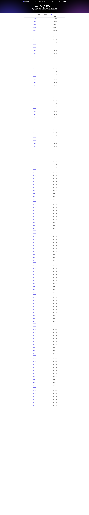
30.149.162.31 (34, 65)
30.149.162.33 (34, 68)
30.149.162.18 (34, 45)
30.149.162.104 (34, 176)
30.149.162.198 (34, 320)
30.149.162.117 (34, 196)
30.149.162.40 (34, 79)
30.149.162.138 (34, 228)
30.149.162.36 (34, 73)
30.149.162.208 (34, 335)
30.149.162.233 (34, 373)
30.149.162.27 (34, 59)
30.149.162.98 (34, 167)
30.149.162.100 (34, 170)
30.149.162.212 (34, 341)
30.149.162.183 (34, 297)
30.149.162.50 (34, 94)
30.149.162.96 (34, 164)
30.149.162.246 (34, 393)
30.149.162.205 (34, 330)
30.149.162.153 (34, 251)
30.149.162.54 (34, 100)
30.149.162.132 (34, 219)
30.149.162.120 (34, 201)
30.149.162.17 (34, 44)
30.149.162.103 (34, 175)
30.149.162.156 (34, 256)
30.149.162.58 (34, 106)
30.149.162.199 (34, 321)
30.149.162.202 (34, 326)
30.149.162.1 (34, 19)
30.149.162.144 (34, 237)
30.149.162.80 (34, 140)
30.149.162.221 (34, 355)
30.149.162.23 (34, 53)
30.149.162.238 (34, 381)
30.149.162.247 (34, 394)
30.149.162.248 (34, 396)
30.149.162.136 (34, 225)
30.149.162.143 (34, 236)
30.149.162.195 (34, 315)
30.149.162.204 (34, 329)
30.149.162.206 (34, 332)
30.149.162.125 (34, 208)
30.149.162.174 (34, 283)
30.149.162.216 (34, 347)
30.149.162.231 (34, 370)
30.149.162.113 (34, 190)
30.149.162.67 (34, 120)
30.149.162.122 (34, 204)
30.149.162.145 (34, 239)
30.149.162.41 (34, 80)
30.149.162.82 (34, 143)
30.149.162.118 (34, 198)
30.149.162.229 (34, 367)
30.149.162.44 (34, 85)
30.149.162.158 (34, 259)
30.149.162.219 (34, 352)
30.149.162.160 (34, 262)
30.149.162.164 (34, 268)
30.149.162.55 (34, 102)
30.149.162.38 (34, 76)
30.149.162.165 (34, 269)
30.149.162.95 (34, 163)
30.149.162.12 (34, 36)
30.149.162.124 (34, 207)
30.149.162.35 (34, 71)
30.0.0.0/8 (42, 14)
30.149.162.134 (34, 222)
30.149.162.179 (34, 291)
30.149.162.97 (34, 166)
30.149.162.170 (34, 277)
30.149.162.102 (34, 173)
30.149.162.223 (34, 358)
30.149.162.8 (34, 30)
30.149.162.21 (34, 50)
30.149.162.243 (34, 388)
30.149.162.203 (34, 327)
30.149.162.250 (34, 399)
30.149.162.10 (34, 33)
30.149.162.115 (34, 193)
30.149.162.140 (34, 231)
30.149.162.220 (34, 353)
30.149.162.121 (34, 202)
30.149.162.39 (34, 77)
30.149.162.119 (34, 199)
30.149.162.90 (34, 155)
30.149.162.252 (34, 402)
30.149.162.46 (34, 88)
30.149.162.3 (34, 22)
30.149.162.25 (34, 56)
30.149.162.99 (34, 169)
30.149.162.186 (34, 301)
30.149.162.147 (34, 242)
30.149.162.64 (34, 115)
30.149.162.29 (34, 62)
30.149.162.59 (34, 108)
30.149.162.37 (34, 74)
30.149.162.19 (34, 47)
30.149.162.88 (34, 152)
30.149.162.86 (34, 149)
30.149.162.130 (34, 216)
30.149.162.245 (34, 391)
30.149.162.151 (34, 248)
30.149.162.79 (34, 138)
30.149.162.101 (34, 172)
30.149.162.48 (34, 91)
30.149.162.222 (34, 356)
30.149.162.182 (34, 295)
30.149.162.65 (34, 117)
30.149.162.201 (34, 324)
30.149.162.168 (34, 274)
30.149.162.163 (34, 266)
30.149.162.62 (34, 112)
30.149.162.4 (34, 24)
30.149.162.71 (34, 126)
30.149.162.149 (34, 245)
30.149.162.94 (34, 161)
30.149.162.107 (34, 181)
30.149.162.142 (34, 234)
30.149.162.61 (34, 111)
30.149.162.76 (34, 134)
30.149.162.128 (34, 213)
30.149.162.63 (34, 114)
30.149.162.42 (34, 82)
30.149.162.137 (34, 227)
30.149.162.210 (34, 338)
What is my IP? (41, 1)
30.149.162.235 (34, 376)
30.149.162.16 (34, 42)
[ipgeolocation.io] (26, 1)
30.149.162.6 (34, 27)
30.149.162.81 (34, 141)
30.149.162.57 (34, 105)
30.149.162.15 (34, 41)
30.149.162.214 (34, 344)
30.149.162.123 (34, 205)
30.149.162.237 (34, 379)
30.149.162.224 (34, 359)
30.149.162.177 (34, 288)
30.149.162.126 (34, 210)
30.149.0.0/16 (45, 14)
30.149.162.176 (34, 286)
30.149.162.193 (34, 312)
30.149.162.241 (34, 385)
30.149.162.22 (34, 51)
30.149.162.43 (34, 83)
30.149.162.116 (34, 195)
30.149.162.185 (34, 300)
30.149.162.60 (34, 109)
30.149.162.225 (34, 361)
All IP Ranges (38, 14)
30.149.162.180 (34, 292)
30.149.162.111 (34, 187)
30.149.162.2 (34, 21)
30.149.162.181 (34, 294)
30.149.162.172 (34, 280)
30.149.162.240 (34, 384)
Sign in (64, 1)
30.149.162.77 (34, 135)
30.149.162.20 (34, 48)
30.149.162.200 (34, 323)
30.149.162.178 (34, 289)
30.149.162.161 (34, 263)
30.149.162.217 (34, 349)
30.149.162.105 (34, 178)
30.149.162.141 (34, 233)
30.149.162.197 (34, 318)
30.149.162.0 (34, 18)
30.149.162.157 (34, 257)
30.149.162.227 (34, 364)
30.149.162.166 (34, 271)
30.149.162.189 (34, 306)
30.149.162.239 (34, 382)
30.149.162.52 (34, 97)
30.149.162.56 (34, 103)
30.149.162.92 (34, 158)
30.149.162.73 (34, 129)
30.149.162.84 (34, 146)
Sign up (60, 1)
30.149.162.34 (34, 70)
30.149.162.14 (34, 39)
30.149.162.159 (34, 260)
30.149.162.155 (34, 254)
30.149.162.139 (34, 230)
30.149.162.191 (34, 309)
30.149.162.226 (34, 362)
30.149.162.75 (34, 132)
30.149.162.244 (34, 390)
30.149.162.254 (34, 405)
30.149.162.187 (34, 303)
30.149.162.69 (34, 123)
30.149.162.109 (34, 184)
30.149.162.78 (34, 137)
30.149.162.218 (34, 350)
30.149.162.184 (34, 298)
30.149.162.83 (34, 144)
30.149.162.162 (34, 265)
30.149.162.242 (34, 387)
